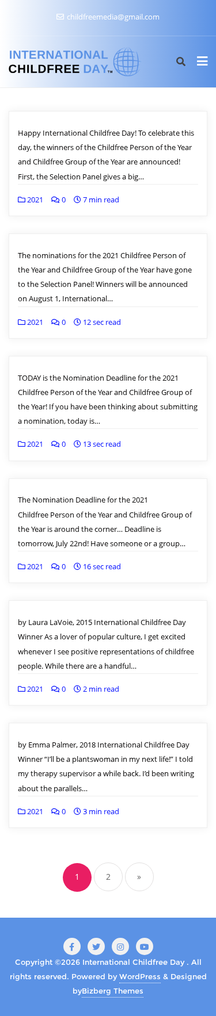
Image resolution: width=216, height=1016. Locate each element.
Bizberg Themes (112, 990)
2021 (34, 199)
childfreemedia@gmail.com (112, 16)
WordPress (140, 976)
